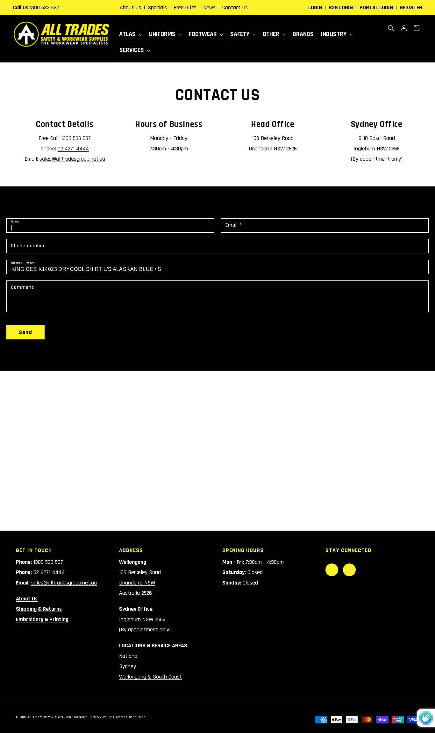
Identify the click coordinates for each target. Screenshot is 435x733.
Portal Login (376, 7)
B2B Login (341, 7)
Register (411, 7)
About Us (130, 7)
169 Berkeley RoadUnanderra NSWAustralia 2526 (140, 583)
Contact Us (235, 7)
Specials (157, 7)
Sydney (127, 666)
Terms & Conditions (131, 717)
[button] (391, 28)
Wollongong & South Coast (150, 676)
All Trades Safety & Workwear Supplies (57, 717)
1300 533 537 (44, 7)
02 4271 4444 (73, 148)
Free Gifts (185, 7)
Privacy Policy (101, 717)
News (209, 7)
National (129, 656)
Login (315, 7)
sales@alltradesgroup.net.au (72, 159)
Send (25, 332)
